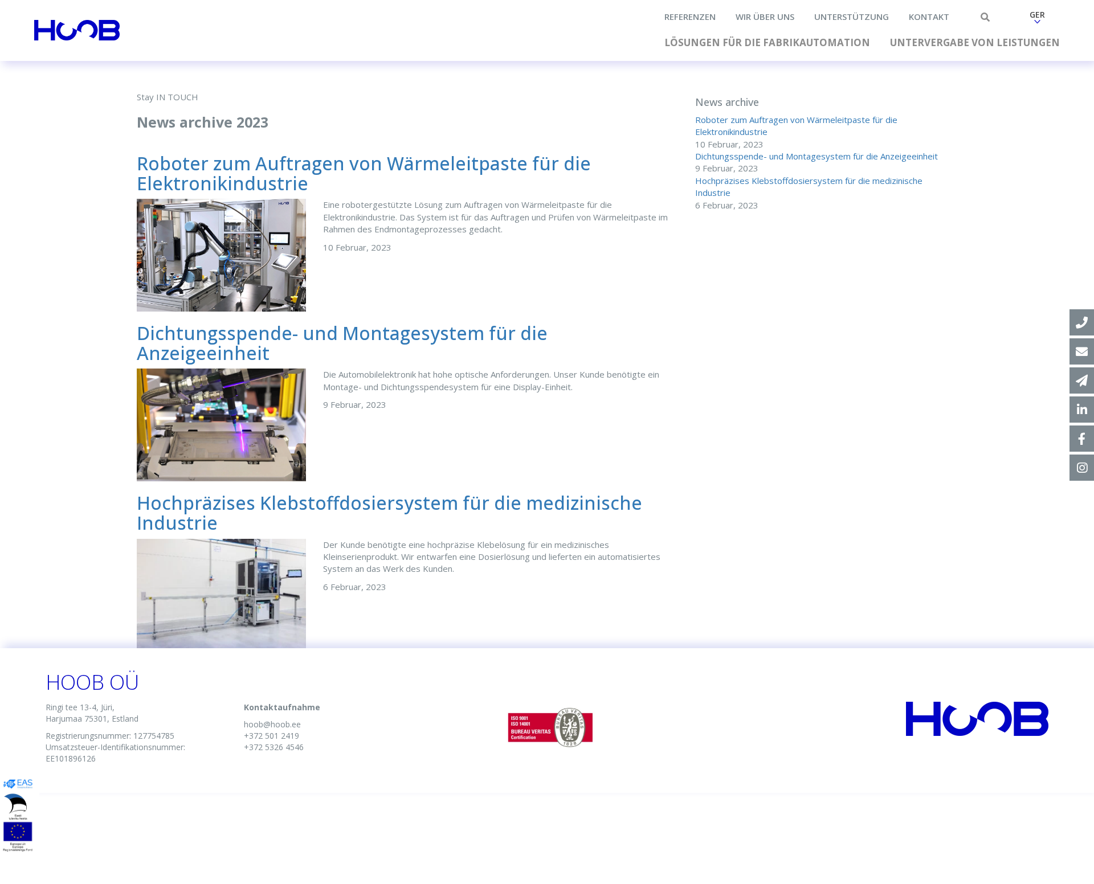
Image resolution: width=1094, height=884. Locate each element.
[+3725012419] (1081, 322)
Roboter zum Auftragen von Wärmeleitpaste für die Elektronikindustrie (364, 173)
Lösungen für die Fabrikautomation (767, 42)
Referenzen (690, 16)
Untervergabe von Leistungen (975, 42)
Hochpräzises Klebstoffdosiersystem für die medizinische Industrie (389, 512)
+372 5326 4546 (274, 747)
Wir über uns (765, 16)
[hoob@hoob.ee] (1081, 351)
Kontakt (929, 16)
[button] (1037, 18)
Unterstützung (851, 16)
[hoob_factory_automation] (1081, 468)
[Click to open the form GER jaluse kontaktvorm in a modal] (1082, 380)
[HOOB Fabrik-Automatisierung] (1081, 409)
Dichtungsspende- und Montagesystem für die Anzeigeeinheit (342, 343)
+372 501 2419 (271, 735)
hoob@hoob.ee (272, 724)
